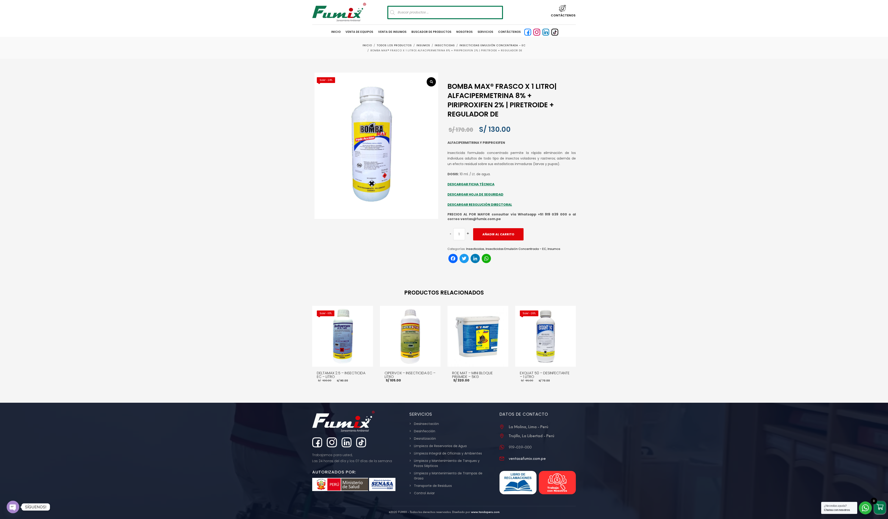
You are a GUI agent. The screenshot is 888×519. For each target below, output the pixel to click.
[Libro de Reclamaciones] (518, 482)
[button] (431, 81)
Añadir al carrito (498, 234)
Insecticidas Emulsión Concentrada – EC (516, 249)
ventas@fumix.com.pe (527, 458)
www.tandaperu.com (485, 512)
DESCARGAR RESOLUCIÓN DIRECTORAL (479, 204)
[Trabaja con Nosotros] (557, 482)
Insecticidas (475, 249)
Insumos (554, 249)
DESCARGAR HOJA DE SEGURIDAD (475, 194)
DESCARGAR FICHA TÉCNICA (470, 184)
